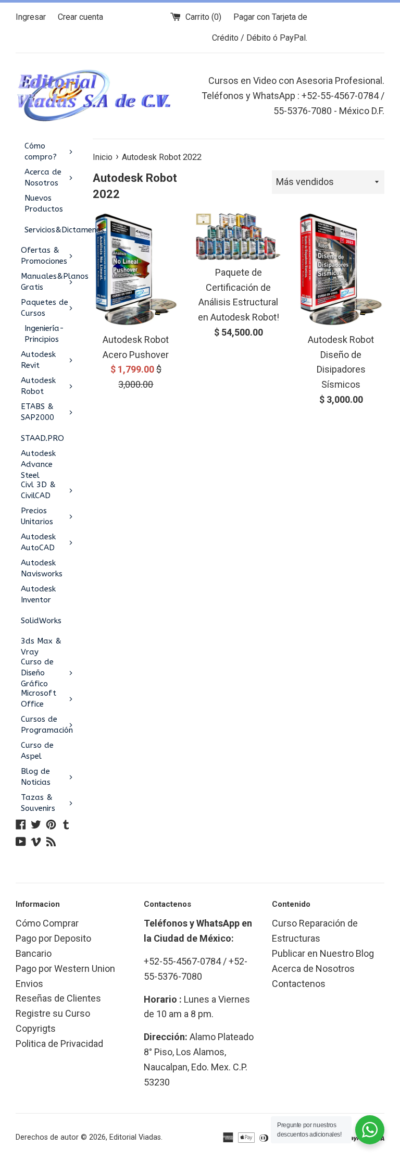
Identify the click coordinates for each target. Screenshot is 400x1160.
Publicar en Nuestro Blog (323, 953)
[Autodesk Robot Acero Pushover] (136, 269)
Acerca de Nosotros (313, 968)
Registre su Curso (53, 1013)
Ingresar (31, 17)
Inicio (103, 157)
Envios (29, 983)
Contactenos (299, 983)
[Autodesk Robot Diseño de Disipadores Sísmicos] (340, 269)
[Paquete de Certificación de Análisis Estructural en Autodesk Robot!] (238, 236)
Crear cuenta (80, 17)
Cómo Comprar (47, 923)
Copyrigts (36, 1028)
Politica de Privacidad (59, 1043)
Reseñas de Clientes (58, 998)
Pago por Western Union (65, 968)
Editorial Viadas (135, 1137)
